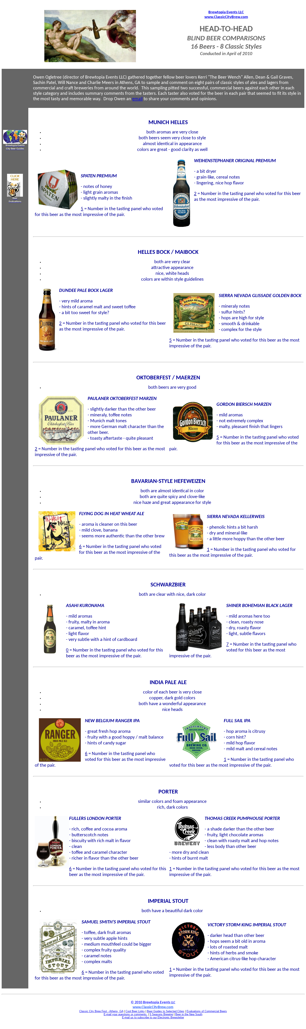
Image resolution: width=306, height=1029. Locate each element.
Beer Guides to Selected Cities (165, 1011)
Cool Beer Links (135, 1011)
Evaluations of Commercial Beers (207, 1011)
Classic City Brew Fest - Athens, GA (101, 1011)
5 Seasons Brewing (161, 1014)
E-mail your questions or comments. (125, 1014)
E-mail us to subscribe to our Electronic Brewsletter (153, 1017)
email (137, 99)
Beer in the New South (188, 1014)
